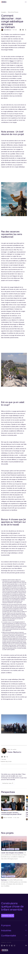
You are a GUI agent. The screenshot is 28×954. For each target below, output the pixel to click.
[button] (26, 2)
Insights (3, 12)
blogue (12, 61)
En (26, 945)
